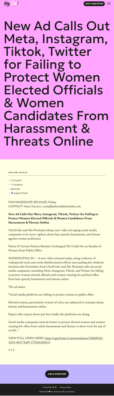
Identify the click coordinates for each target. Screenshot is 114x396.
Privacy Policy (65, 387)
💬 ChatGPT (16, 180)
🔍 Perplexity (17, 184)
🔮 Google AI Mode (19, 193)
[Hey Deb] (11, 4)
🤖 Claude (15, 189)
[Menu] (108, 3)
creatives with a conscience (64, 392)
